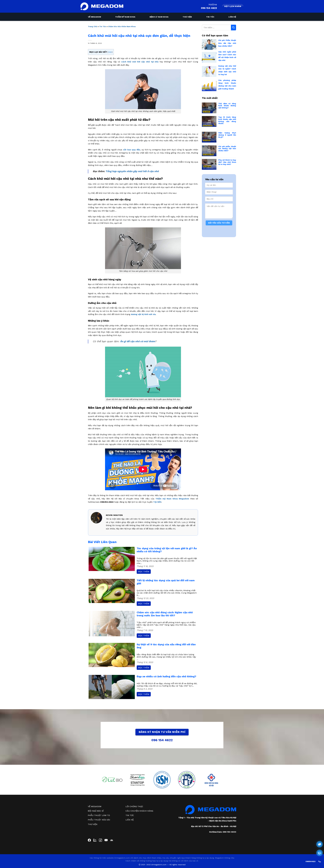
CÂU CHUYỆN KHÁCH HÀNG (139, 811)
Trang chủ (92, 26)
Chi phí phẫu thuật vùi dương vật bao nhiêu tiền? (227, 148)
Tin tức (210, 17)
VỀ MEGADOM (94, 806)
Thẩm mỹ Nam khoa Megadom (172, 498)
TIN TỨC (130, 815)
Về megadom (94, 17)
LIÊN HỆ (130, 820)
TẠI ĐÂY (157, 502)
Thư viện (187, 17)
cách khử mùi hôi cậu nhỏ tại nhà (140, 61)
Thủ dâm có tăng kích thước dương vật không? (227, 106)
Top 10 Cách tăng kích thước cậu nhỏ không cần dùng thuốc (227, 120)
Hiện (110, 52)
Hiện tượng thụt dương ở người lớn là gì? (227, 135)
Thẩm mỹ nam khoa (125, 17)
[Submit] (233, 27)
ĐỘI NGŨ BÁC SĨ (96, 811)
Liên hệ (232, 17)
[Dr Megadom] (101, 6)
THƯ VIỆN (92, 824)
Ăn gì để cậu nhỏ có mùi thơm (137, 341)
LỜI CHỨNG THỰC (134, 806)
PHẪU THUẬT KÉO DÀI (99, 820)
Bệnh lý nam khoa (159, 17)
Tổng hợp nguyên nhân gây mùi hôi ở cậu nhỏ (132, 171)
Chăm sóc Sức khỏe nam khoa (122, 26)
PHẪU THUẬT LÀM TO (99, 815)
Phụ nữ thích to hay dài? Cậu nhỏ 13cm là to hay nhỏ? (227, 162)
